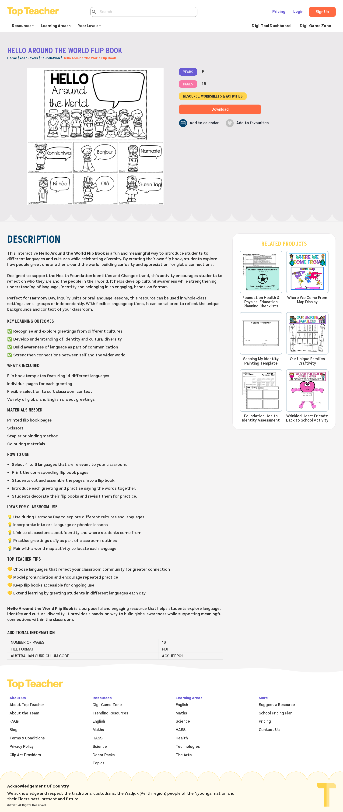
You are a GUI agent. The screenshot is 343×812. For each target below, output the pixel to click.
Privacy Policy (22, 746)
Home (12, 58)
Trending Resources (110, 713)
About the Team (24, 713)
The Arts (184, 755)
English (99, 721)
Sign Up (322, 11)
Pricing (278, 11)
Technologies (188, 746)
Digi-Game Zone (315, 25)
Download (220, 109)
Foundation (50, 58)
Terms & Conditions (27, 738)
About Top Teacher (27, 704)
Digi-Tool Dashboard (271, 25)
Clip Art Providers (25, 755)
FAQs (14, 721)
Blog (14, 729)
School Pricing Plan (275, 713)
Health (182, 738)
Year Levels (29, 58)
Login (298, 11)
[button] (199, 123)
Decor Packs (104, 755)
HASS (97, 738)
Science (100, 746)
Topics (98, 763)
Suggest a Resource (277, 704)
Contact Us (269, 729)
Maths (98, 729)
